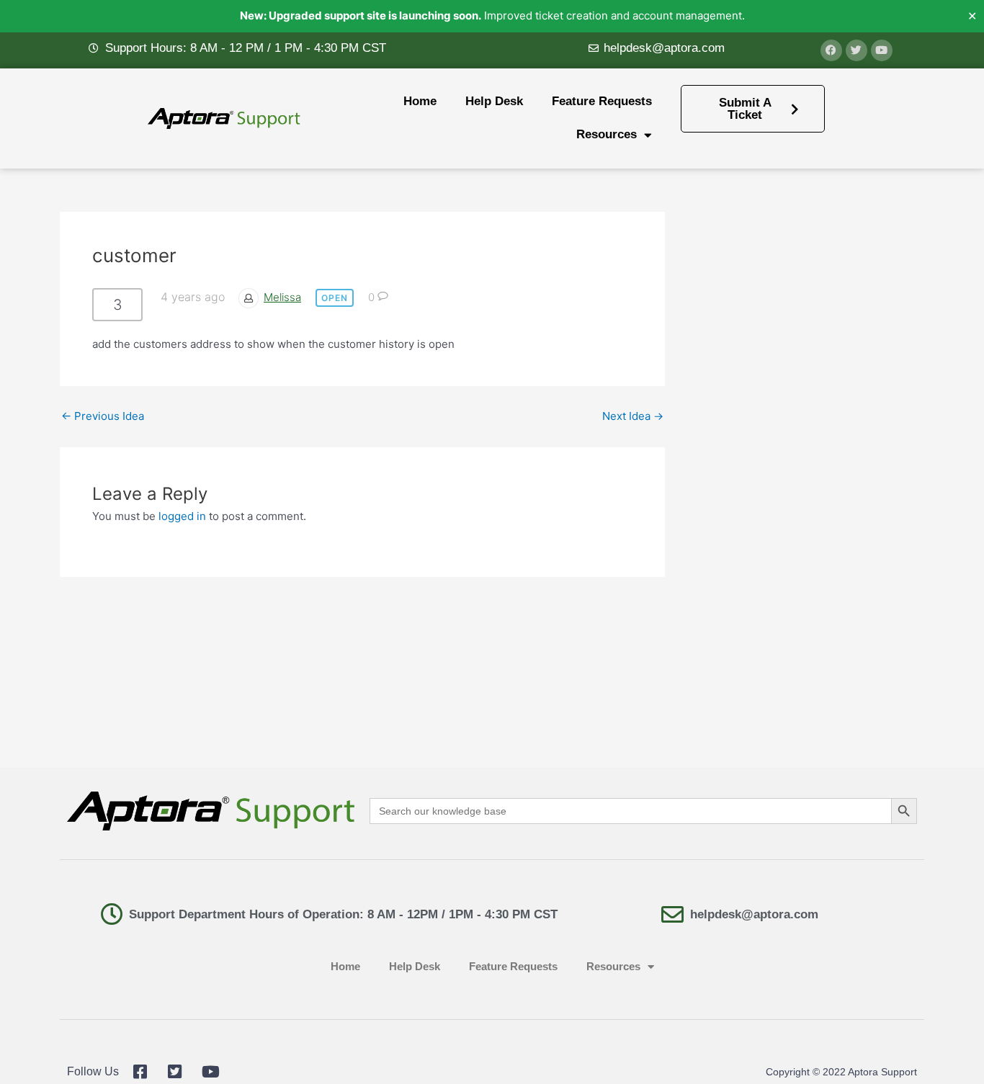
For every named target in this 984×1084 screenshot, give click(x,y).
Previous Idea (102, 416)
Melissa (282, 297)
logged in (182, 516)
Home (420, 101)
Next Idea (632, 416)
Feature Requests (602, 101)
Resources (606, 134)
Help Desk (494, 101)
